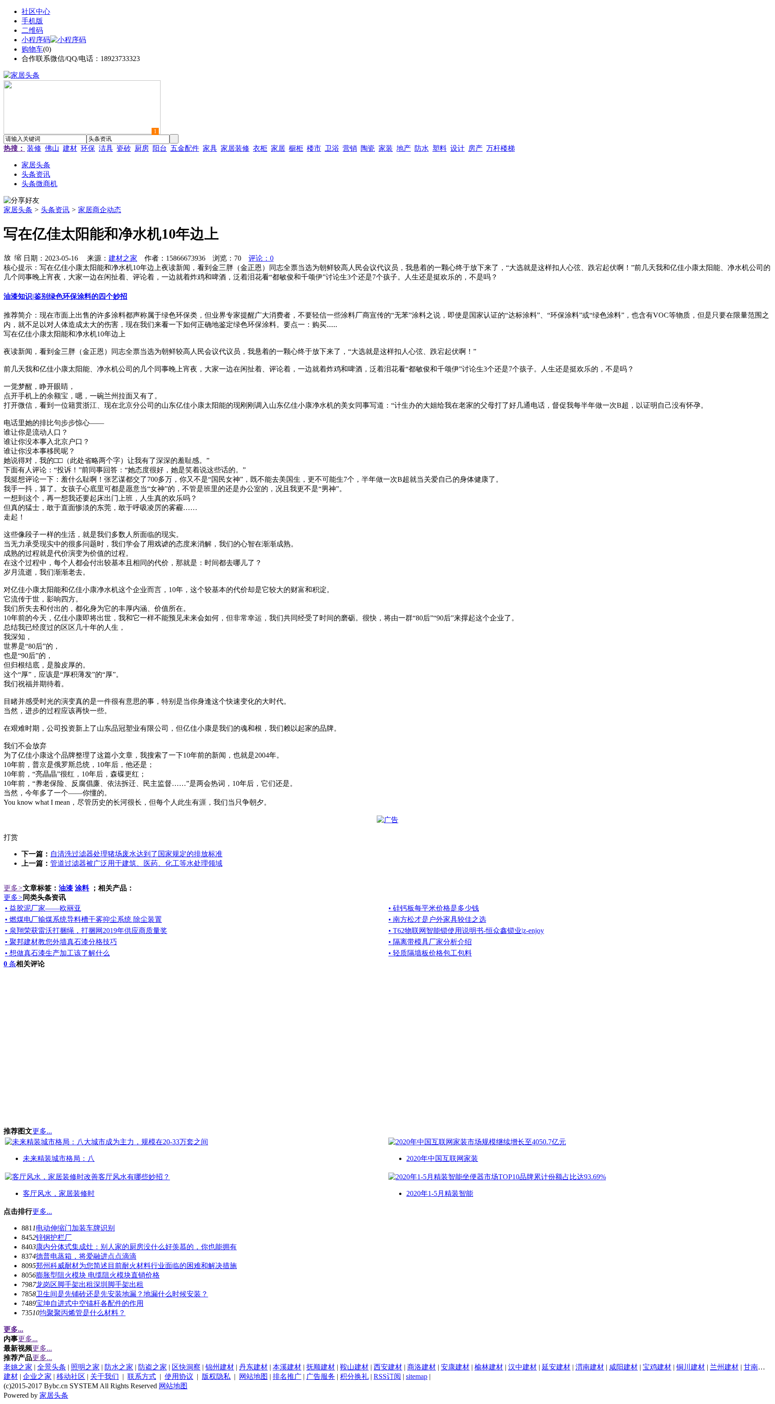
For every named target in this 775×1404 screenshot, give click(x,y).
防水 (421, 148)
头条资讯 (55, 210)
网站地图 (253, 1376)
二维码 (32, 30)
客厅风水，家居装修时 (59, 1193)
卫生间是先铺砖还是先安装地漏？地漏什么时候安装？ (122, 1294)
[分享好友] (21, 200)
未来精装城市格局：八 (59, 1158)
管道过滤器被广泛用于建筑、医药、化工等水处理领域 (136, 863)
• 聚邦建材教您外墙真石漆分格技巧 (61, 942)
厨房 (142, 148)
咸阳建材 (623, 1367)
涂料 (82, 888)
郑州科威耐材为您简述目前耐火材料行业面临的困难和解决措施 (136, 1265)
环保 (88, 148)
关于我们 (104, 1376)
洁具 (106, 148)
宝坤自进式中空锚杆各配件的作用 (90, 1303)
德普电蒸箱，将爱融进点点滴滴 (86, 1256)
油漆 (66, 888)
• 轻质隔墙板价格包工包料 (430, 953)
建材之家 (123, 258)
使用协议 (179, 1376)
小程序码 (36, 40)
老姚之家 (18, 1367)
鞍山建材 (354, 1367)
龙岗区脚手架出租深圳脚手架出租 (90, 1284)
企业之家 (37, 1376)
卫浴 (332, 148)
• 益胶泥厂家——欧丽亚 (43, 908)
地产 (403, 148)
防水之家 (118, 1367)
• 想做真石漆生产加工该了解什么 (57, 953)
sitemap (416, 1376)
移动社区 (71, 1376)
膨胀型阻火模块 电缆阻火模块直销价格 (98, 1275)
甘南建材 (758, 1367)
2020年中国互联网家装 (442, 1158)
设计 (457, 148)
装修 (34, 148)
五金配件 (184, 148)
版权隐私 (216, 1376)
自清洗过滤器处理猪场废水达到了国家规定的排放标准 (136, 854)
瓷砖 (124, 148)
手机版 (32, 21)
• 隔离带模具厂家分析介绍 (430, 942)
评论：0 (261, 258)
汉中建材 (522, 1367)
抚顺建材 (320, 1367)
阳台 (159, 148)
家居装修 (235, 148)
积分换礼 (354, 1376)
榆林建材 (489, 1367)
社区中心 (36, 11)
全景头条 (51, 1367)
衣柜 (260, 148)
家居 (278, 148)
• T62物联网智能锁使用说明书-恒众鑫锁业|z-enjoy (466, 930)
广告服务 (320, 1376)
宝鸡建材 (657, 1367)
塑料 (439, 148)
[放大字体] (7, 257)
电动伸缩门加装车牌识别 (75, 1228)
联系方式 (141, 1376)
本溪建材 (287, 1367)
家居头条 (18, 210)
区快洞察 (186, 1367)
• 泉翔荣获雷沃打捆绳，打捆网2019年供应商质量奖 (86, 930)
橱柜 (296, 148)
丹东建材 (253, 1367)
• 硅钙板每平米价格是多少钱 (433, 908)
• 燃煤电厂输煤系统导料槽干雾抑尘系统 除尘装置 (83, 919)
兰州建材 (724, 1367)
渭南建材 (589, 1367)
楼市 (314, 148)
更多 (13, 888)
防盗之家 (152, 1367)
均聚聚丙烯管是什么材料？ (82, 1313)
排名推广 (287, 1376)
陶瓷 (368, 148)
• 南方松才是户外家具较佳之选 (437, 919)
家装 (386, 148)
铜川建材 (690, 1367)
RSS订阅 (387, 1376)
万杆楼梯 (500, 148)
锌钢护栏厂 (54, 1237)
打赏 (11, 837)
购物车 (32, 49)
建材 (70, 148)
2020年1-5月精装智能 (439, 1193)
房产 (475, 148)
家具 (210, 148)
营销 (350, 148)
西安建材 (388, 1367)
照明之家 (85, 1367)
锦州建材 (219, 1367)
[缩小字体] (18, 257)
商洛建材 (421, 1367)
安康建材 (455, 1367)
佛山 (52, 148)
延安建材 (556, 1367)
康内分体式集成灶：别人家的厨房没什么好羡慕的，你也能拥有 (136, 1247)
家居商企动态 (99, 210)
